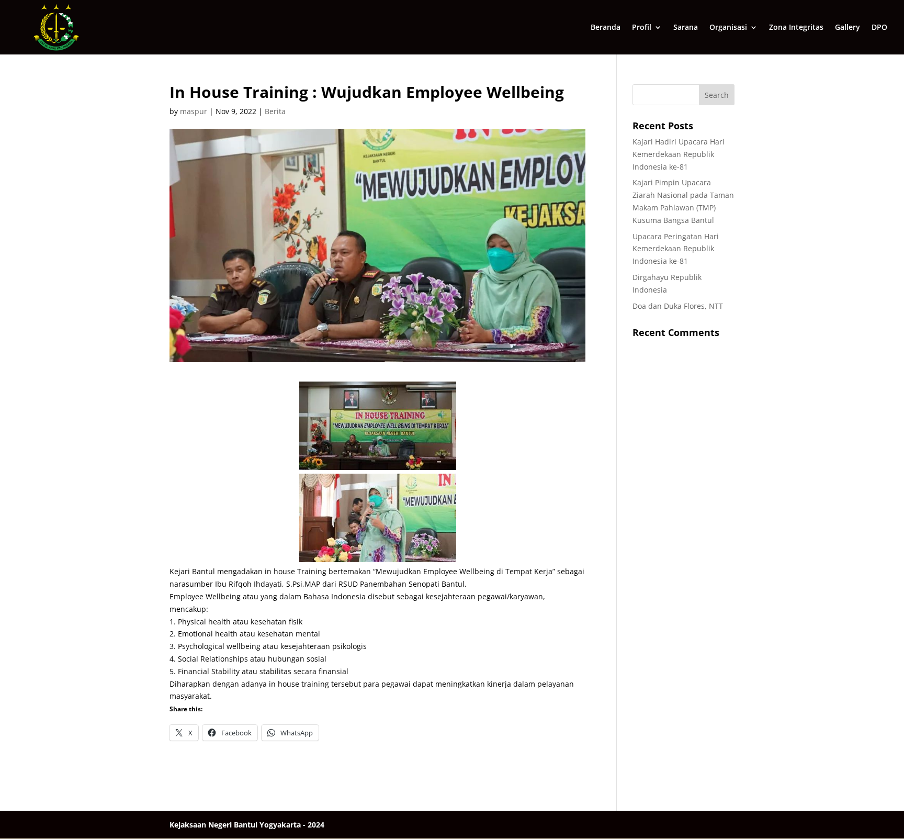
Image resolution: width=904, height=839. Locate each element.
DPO (879, 28)
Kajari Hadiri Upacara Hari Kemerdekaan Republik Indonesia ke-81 (678, 154)
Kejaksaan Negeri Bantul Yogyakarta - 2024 (247, 825)
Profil (641, 28)
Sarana (685, 28)
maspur (193, 111)
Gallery (847, 28)
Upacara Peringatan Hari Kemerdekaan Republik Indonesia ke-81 (675, 248)
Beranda (605, 28)
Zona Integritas (796, 28)
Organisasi (728, 28)
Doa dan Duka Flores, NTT (677, 306)
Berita (275, 111)
